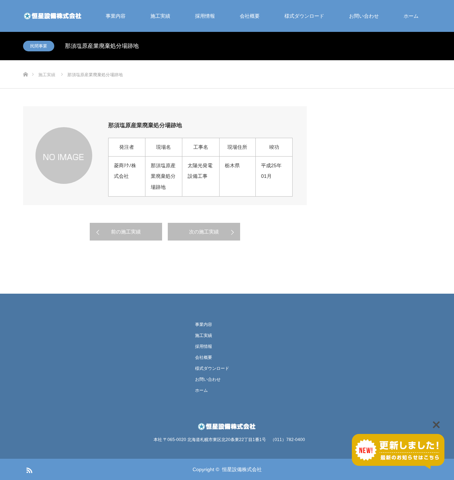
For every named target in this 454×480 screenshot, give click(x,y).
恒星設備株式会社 (242, 469)
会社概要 (250, 16)
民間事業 (38, 46)
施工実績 (160, 16)
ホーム (411, 16)
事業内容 (116, 16)
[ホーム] (25, 63)
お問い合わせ (364, 16)
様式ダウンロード (304, 16)
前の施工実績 (126, 232)
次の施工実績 (204, 232)
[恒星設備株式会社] (53, 16)
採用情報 (205, 16)
